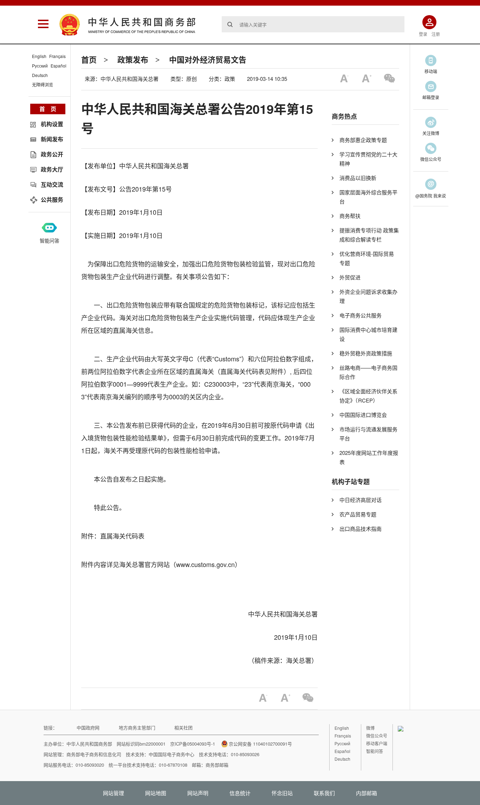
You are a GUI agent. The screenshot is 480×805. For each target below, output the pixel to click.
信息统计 (240, 793)
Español (58, 66)
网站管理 (113, 793)
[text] (313, 24)
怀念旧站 (282, 793)
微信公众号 (376, 736)
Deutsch (40, 75)
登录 (423, 34)
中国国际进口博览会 (363, 414)
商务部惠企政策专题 (363, 139)
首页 (89, 59)
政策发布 (132, 59)
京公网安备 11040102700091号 (260, 743)
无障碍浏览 (42, 85)
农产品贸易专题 (357, 514)
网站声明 (197, 793)
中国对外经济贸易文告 (207, 59)
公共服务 (52, 199)
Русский (40, 66)
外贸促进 (350, 277)
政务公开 (52, 154)
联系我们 (324, 793)
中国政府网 (88, 727)
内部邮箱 (366, 793)
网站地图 (155, 793)
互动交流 (52, 184)
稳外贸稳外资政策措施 (365, 353)
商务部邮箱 (217, 764)
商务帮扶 (350, 215)
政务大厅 (52, 169)
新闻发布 (52, 139)
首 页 (47, 109)
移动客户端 (376, 743)
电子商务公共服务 (360, 315)
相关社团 (183, 727)
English (39, 56)
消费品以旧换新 (357, 177)
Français (57, 56)
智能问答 (49, 240)
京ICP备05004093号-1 (192, 743)
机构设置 (52, 124)
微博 (370, 728)
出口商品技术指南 (360, 528)
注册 (436, 34)
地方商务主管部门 (137, 727)
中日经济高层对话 (360, 499)
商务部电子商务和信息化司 (93, 754)
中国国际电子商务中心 (171, 754)
